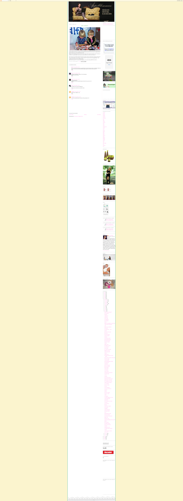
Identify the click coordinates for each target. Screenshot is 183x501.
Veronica (104, 145)
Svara (72, 70)
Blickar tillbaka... (106, 367)
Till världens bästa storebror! (108, 428)
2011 (104, 436)
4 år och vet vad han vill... (108, 388)
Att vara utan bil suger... (107, 377)
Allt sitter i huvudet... (107, 392)
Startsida (85, 114)
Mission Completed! (107, 365)
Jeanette (72, 91)
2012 (104, 298)
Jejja (103, 120)
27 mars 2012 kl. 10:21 (76, 85)
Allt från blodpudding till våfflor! (108, 361)
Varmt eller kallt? (106, 373)
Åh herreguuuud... (106, 362)
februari (106, 433)
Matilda (104, 138)
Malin (103, 132)
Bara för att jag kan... (107, 366)
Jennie (104, 121)
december (106, 299)
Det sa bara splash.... (107, 334)
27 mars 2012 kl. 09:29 (76, 73)
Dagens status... (106, 344)
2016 (104, 293)
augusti (106, 304)
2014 (104, 296)
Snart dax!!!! (106, 328)
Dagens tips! (106, 417)
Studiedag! (105, 408)
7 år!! (105, 325)
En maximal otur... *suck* (108, 329)
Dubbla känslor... (106, 354)
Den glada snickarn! (107, 423)
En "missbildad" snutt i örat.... (108, 381)
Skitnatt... (105, 391)
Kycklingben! (106, 396)
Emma (104, 113)
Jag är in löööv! (106, 371)
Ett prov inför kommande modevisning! (109, 357)
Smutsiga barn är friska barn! (108, 372)
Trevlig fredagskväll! (107, 398)
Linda (103, 125)
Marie (103, 136)
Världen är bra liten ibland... (108, 382)
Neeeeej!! (105, 314)
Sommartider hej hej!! (107, 338)
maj (105, 308)
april (105, 309)
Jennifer (104, 122)
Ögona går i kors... (107, 418)
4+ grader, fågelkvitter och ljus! (108, 397)
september (106, 303)
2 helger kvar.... (106, 315)
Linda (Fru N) (105, 126)
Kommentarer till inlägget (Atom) (78, 116)
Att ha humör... (106, 407)
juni (105, 307)
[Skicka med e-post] (82, 61)
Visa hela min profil (106, 250)
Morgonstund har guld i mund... (108, 378)
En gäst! (105, 330)
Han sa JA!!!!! (106, 432)
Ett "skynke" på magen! (107, 349)
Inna (103, 119)
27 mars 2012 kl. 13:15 (77, 91)
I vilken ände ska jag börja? (108, 324)
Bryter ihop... (106, 333)
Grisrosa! (105, 386)
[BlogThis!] (83, 61)
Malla (72, 79)
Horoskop (104, 118)
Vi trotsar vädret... (106, 360)
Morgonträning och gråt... (107, 413)
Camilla (104, 112)
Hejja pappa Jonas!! (107, 427)
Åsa (103, 146)
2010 (104, 437)
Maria (103, 133)
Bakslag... (105, 404)
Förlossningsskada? (107, 351)
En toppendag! (106, 319)
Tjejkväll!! (105, 376)
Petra (72, 85)
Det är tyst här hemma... (107, 424)
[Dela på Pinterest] (85, 61)
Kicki (103, 123)
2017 (104, 292)
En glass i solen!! (106, 393)
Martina (104, 137)
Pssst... (105, 412)
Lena (103, 124)
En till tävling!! (106, 320)
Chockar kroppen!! (107, 335)
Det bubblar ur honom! (107, 345)
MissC (72, 73)
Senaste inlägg (71, 114)
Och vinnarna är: (106, 403)
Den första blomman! (107, 340)
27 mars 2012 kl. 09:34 (76, 79)
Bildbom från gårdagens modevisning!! (109, 323)
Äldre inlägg (99, 114)
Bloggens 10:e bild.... (107, 350)
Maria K (104, 135)
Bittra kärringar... (106, 422)
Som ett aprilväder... (107, 387)
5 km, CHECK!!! (106, 383)
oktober (106, 302)
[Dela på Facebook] (84, 61)
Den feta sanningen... (107, 414)
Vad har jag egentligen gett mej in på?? (109, 419)
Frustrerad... (106, 402)
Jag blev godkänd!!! (107, 409)
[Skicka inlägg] (81, 61)
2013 (104, 297)
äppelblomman (110, 235)
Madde (104, 131)
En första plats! (106, 313)
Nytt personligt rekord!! (107, 339)
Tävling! (105, 429)
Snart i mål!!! (106, 318)
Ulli (103, 144)
